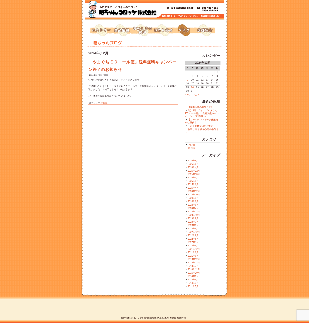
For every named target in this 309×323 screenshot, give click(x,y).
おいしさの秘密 (142, 30)
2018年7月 (193, 266)
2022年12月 (194, 232)
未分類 (104, 102)
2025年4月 (193, 187)
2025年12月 (194, 170)
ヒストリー (101, 30)
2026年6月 (193, 164)
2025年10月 (194, 174)
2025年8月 (193, 181)
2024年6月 (193, 204)
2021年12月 (194, 249)
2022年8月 (193, 238)
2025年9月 (193, 177)
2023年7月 (193, 221)
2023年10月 (194, 215)
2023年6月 (193, 225)
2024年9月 (193, 198)
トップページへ (127, 10)
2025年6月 (193, 184)
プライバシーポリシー (192, 16)
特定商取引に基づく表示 (211, 16)
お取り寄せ (163, 30)
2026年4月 (193, 167)
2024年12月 (194, 191)
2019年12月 (194, 259)
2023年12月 (194, 211)
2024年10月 (194, 194)
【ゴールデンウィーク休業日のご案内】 (201, 121)
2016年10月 (194, 272)
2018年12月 (194, 262)
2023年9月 (193, 218)
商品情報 (121, 30)
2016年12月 (194, 269)
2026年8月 (193, 160)
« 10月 (188, 94)
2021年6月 (193, 255)
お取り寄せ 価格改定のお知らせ (202, 130)
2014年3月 (193, 283)
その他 (191, 144)
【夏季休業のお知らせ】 (200, 107)
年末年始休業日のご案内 (200, 126)
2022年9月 (193, 235)
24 (192, 87)
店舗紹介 (204, 30)
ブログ (184, 30)
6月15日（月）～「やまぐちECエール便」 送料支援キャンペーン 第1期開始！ (202, 113)
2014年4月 (193, 279)
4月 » (196, 94)
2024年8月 (193, 201)
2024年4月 (193, 208)
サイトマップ (178, 16)
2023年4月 (193, 228)
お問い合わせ (167, 16)
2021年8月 (193, 252)
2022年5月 (193, 242)
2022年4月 (193, 245)
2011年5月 (193, 286)
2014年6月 (193, 276)
